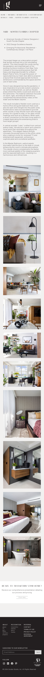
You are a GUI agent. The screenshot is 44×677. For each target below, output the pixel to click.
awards (13, 628)
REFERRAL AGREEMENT (28, 635)
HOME (3, 15)
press (13, 630)
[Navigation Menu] (40, 5)
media (13, 632)
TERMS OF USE (29, 629)
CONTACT (27, 627)
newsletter (14, 627)
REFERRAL (27, 625)
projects (5, 634)
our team (4, 630)
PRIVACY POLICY (30, 632)
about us (4, 627)
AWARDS (11, 15)
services (5, 633)
